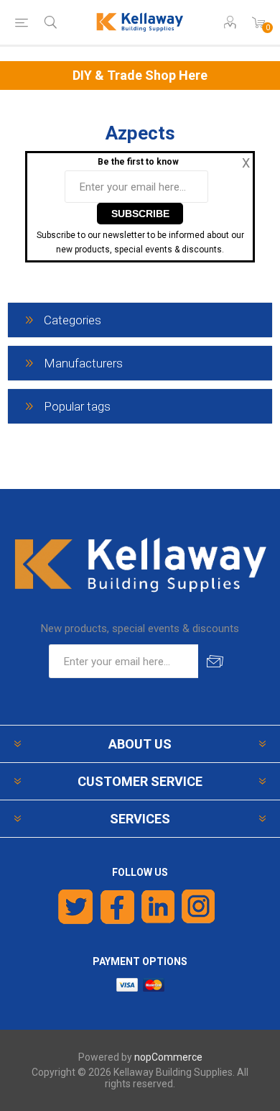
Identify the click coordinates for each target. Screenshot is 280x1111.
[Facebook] (117, 907)
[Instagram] (198, 907)
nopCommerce (168, 1057)
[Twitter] (75, 907)
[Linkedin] (158, 907)
